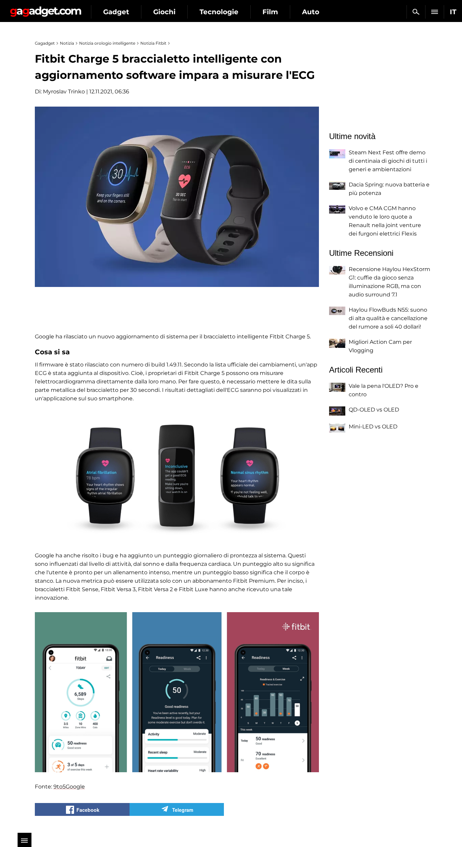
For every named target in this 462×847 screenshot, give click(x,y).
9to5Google (69, 786)
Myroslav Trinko (64, 91)
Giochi (164, 12)
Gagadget (45, 9)
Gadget (116, 12)
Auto (310, 12)
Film (270, 12)
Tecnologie (219, 12)
